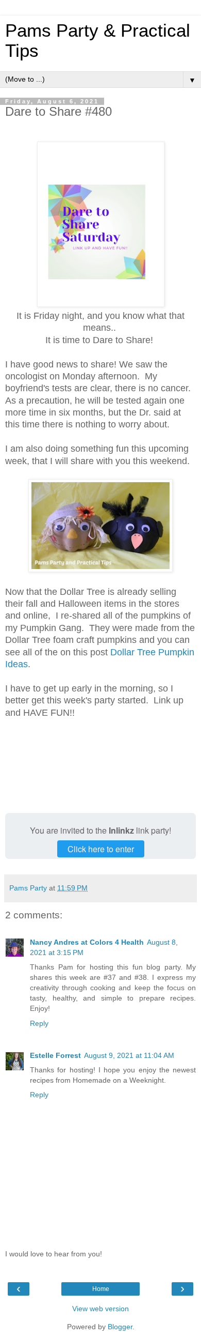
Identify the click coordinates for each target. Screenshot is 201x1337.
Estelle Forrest (55, 1055)
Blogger (120, 1327)
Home (100, 1289)
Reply (39, 1023)
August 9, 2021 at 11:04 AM (129, 1055)
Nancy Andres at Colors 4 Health (87, 942)
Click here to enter (101, 849)
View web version (100, 1308)
